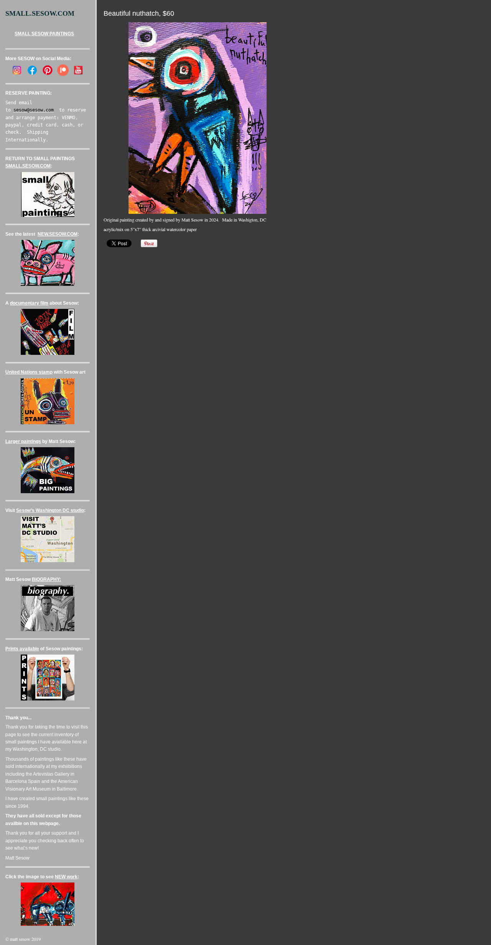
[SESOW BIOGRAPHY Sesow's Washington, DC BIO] (47, 629)
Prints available (22, 648)
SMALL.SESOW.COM (28, 166)
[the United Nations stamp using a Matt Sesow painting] (47, 422)
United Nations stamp (29, 372)
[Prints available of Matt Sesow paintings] (47, 699)
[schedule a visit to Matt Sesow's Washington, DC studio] (47, 560)
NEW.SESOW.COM (57, 234)
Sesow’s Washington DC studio (50, 510)
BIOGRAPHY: (46, 579)
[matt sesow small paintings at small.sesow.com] (47, 215)
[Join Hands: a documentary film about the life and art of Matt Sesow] (47, 353)
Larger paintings (23, 441)
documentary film (29, 303)
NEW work (66, 876)
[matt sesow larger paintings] (47, 491)
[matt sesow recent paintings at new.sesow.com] (47, 284)
